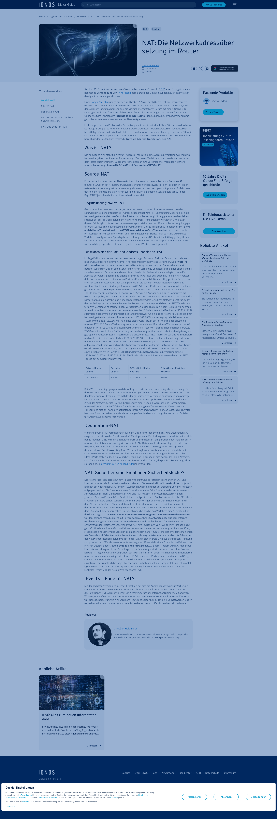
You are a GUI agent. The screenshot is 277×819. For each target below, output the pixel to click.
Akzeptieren (26, 802)
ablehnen (114, 797)
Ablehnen (226, 796)
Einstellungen (26, 795)
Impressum (10, 806)
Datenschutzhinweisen (48, 797)
